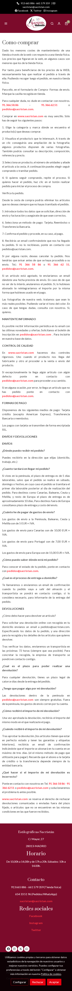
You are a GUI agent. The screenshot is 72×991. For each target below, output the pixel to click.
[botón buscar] (52, 23)
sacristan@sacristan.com (36, 901)
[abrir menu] (6, 23)
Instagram (51, 10)
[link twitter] (20, 948)
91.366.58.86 (15, 105)
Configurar (19, 982)
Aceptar (54, 982)
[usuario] (59, 23)
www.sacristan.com (30, 116)
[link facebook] (8, 948)
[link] (36, 23)
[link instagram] (14, 948)
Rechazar (37, 982)
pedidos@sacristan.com (35, 334)
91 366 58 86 (30, 264)
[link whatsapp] (26, 948)
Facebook (22, 10)
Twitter (37, 10)
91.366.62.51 (49, 105)
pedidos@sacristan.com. (18, 109)
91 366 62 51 (58, 264)
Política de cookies (51, 973)
